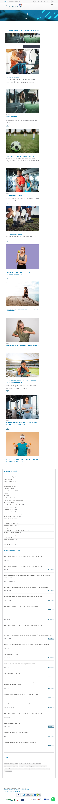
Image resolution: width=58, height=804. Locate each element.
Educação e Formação (23, 766)
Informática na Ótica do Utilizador (11, 514)
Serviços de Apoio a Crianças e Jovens (12, 535)
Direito (5, 495)
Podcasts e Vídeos (8, 771)
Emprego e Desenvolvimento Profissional (38, 766)
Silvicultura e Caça (8, 542)
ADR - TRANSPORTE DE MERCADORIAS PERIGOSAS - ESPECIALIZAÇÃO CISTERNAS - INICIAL (27, 587)
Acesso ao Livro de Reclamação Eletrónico (13, 791)
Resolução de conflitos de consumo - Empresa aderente (16, 789)
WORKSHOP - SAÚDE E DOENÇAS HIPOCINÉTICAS (22, 346)
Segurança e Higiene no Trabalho (11, 532)
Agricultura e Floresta (8, 763)
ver (7, 85)
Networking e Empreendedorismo (37, 768)
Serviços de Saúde (8, 537)
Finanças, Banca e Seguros (10, 502)
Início (26, 18)
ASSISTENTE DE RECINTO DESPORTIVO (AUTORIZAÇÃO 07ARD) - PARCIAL (22, 694)
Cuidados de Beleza (8, 488)
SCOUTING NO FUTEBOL (14, 234)
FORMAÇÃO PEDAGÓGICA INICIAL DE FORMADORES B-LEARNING (20, 742)
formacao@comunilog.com (14, 1)
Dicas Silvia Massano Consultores (11, 766)
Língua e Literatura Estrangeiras (11, 516)
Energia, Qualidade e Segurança (10, 768)
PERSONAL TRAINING (13, 77)
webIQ (28, 788)
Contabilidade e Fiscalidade (10, 486)
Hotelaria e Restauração (9, 509)
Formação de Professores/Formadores (13, 504)
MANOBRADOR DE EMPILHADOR (12, 654)
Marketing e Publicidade (9, 521)
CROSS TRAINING (11, 116)
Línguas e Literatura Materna (10, 518)
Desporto (6, 493)
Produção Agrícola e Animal (10, 523)
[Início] (14, 6)
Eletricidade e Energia (8, 497)
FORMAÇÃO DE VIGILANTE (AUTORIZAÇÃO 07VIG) (16, 732)
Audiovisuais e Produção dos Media (12, 477)
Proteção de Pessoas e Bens (10, 525)
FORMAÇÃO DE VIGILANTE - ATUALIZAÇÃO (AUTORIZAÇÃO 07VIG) (20, 664)
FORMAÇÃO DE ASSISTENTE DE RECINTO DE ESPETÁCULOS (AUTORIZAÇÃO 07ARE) (24, 704)
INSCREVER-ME (51, 560)
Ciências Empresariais (36, 763)
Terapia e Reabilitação (9, 544)
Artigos (16, 763)
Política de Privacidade (50, 787)
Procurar (32, 46)
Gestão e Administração (9, 507)
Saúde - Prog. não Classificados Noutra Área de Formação (17, 530)
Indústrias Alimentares (9, 511)
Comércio (6, 484)
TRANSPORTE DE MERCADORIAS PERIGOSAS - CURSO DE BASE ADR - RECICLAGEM (24, 606)
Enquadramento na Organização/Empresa (13, 500)
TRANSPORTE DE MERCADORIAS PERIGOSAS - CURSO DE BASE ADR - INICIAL (23, 556)
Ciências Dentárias (8, 479)
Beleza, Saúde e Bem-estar (24, 763)
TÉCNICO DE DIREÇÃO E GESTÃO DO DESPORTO (21, 156)
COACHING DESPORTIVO (14, 196)
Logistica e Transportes (23, 768)
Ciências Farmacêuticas (9, 481)
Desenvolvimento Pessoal (10, 490)
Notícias (47, 768)
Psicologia (6, 528)
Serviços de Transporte (9, 539)
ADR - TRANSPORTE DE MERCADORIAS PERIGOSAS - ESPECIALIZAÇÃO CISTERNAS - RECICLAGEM (28, 635)
